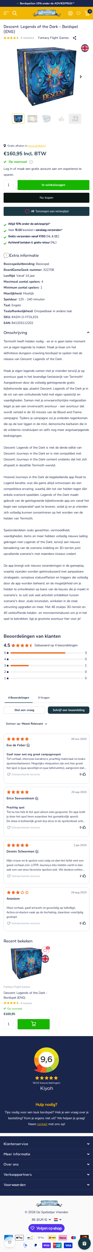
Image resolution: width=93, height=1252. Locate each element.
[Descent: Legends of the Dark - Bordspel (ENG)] (27, 963)
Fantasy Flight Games (53, 38)
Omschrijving (15, 332)
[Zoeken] (14, 13)
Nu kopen (46, 197)
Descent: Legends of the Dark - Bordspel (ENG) (25, 995)
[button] (81, 76)
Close (46, 1144)
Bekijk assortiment (6, 13)
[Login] (70, 13)
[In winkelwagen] (34, 1024)
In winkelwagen (53, 185)
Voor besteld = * (35, 230)
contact (42, 1124)
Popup (31, 162)
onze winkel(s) (37, 146)
